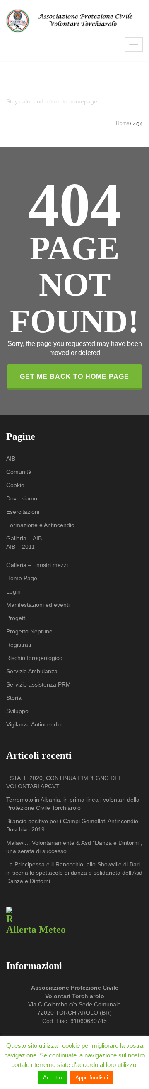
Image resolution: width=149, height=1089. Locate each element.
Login (13, 591)
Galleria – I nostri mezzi (37, 565)
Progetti (16, 618)
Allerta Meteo (36, 929)
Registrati (18, 644)
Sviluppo (17, 711)
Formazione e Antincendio (40, 525)
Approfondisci (91, 1077)
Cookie (15, 485)
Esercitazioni (22, 511)
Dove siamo (21, 498)
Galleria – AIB (24, 538)
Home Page (21, 578)
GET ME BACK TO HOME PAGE (74, 376)
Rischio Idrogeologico (34, 658)
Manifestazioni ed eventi (38, 604)
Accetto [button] (52, 1077)
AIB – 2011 (20, 546)
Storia (14, 697)
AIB (10, 458)
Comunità (18, 471)
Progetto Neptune (29, 631)
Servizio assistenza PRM (38, 684)
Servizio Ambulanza (32, 671)
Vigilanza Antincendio (34, 724)
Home (123, 123)
